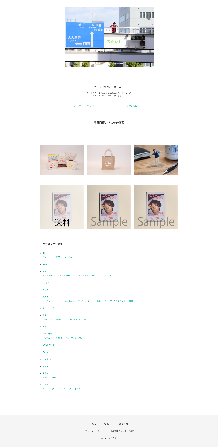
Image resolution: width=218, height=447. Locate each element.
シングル (68, 257)
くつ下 (90, 301)
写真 (44, 315)
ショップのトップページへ (85, 106)
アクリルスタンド (118, 301)
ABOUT (107, 424)
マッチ (81, 301)
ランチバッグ (48, 389)
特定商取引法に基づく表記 (122, 431)
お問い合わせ (133, 106)
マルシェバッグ (64, 389)
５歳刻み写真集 (49, 377)
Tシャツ (46, 283)
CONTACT (123, 424)
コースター (47, 301)
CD (44, 253)
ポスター (46, 366)
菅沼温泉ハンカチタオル (89, 276)
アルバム (46, 257)
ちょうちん (47, 359)
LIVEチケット (49, 345)
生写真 (59, 319)
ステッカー (47, 334)
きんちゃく (70, 301)
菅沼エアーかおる (67, 276)
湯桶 (44, 327)
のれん (45, 352)
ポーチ (78, 389)
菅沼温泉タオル (49, 276)
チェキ (45, 290)
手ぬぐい (107, 276)
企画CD (57, 257)
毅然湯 (59, 338)
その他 (45, 297)
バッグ (45, 385)
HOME (93, 424)
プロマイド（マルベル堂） (77, 319)
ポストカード (48, 308)
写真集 (45, 373)
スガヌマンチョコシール (76, 338)
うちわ (59, 301)
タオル (45, 271)
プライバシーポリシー (93, 431)
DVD (45, 264)
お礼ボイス (102, 301)
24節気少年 (48, 319)
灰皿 (131, 301)
